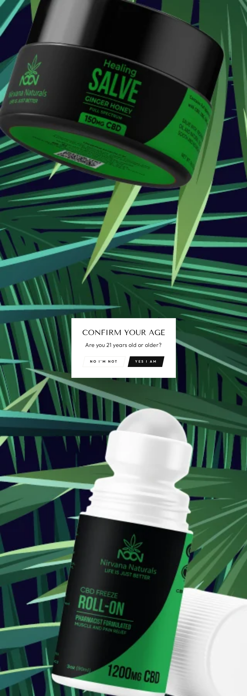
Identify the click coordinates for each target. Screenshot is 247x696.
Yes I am (146, 361)
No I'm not (104, 361)
